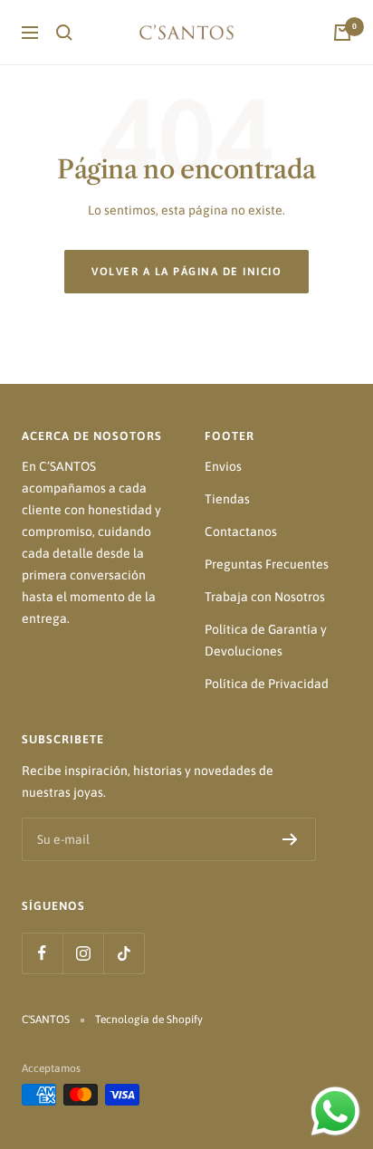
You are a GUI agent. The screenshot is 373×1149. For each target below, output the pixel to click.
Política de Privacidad (267, 683)
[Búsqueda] (64, 32)
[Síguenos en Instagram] (82, 953)
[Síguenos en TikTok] (123, 953)
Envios (223, 466)
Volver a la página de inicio (186, 271)
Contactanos (241, 531)
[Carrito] (342, 32)
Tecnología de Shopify (149, 1019)
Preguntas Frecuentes (267, 564)
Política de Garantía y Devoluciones (266, 640)
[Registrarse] (290, 839)
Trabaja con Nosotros (265, 596)
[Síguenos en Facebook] (42, 953)
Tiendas (227, 499)
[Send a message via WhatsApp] (335, 1111)
